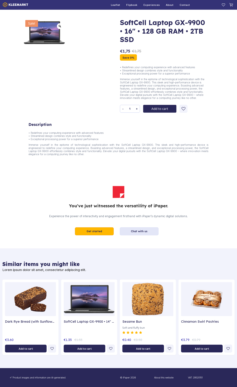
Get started (94, 231)
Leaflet (115, 4)
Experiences (151, 4)
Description (40, 124)
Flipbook (131, 4)
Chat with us (139, 231)
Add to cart (159, 108)
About (169, 4)
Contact (185, 4)
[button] (183, 108)
